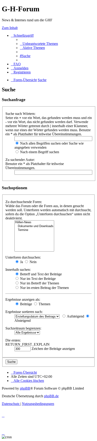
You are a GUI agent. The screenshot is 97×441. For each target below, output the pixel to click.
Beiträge (25, 304)
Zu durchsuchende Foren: (23, 202)
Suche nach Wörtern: (20, 114)
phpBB (25, 388)
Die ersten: (13, 340)
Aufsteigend (75, 316)
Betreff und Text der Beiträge (40, 274)
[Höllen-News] (34, 222)
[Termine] (34, 230)
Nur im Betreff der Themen (39, 283)
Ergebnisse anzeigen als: (22, 299)
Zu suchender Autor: (20, 160)
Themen (44, 304)
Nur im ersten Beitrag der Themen (44, 288)
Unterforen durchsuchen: (23, 257)
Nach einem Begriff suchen (39, 152)
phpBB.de (51, 396)
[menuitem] (39, 44)
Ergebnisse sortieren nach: (24, 312)
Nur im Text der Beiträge (37, 279)
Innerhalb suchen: (18, 269)
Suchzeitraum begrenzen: (23, 328)
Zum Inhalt (10, 28)
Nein (33, 262)
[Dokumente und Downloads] (34, 226)
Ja (21, 262)
